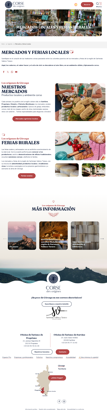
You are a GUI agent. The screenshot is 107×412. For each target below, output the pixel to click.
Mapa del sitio (61, 409)
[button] (76, 5)
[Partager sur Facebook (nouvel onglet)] (4, 72)
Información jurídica (31, 409)
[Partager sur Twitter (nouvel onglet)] (8, 72)
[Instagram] (64, 402)
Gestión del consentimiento (47, 409)
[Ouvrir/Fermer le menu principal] (99, 4)
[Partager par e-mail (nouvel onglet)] (16, 72)
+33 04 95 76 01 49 (31, 346)
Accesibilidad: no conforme (75, 409)
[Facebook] (59, 402)
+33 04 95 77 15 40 (69, 343)
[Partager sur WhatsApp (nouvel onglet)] (12, 72)
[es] (76, 5)
